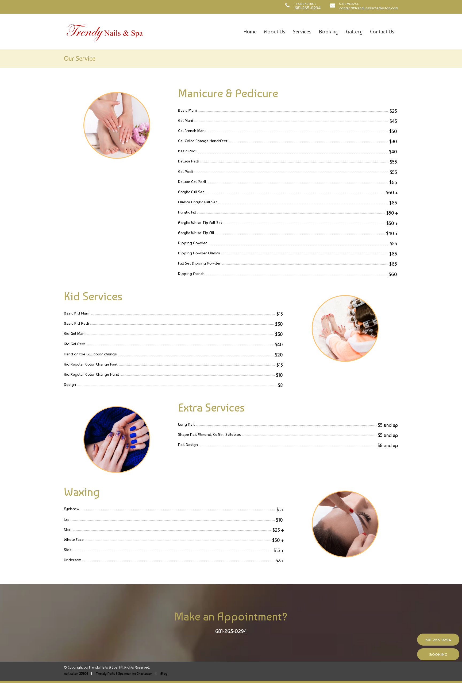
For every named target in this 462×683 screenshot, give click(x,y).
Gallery (354, 31)
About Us (274, 31)
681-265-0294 (231, 631)
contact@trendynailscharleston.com (368, 8)
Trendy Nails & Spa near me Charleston (124, 674)
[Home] (104, 31)
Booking (328, 31)
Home (250, 31)
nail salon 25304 (76, 674)
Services (302, 31)
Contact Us (382, 31)
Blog (163, 674)
